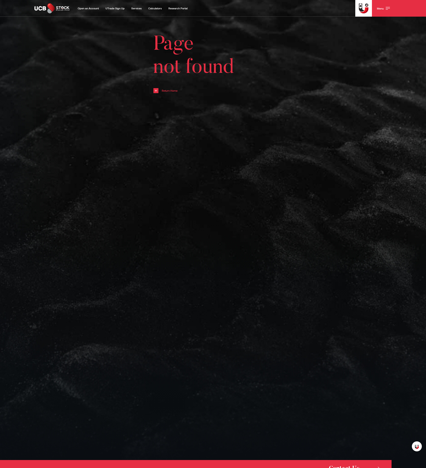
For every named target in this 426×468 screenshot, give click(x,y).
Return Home (170, 90)
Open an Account (88, 8)
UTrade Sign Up (115, 8)
